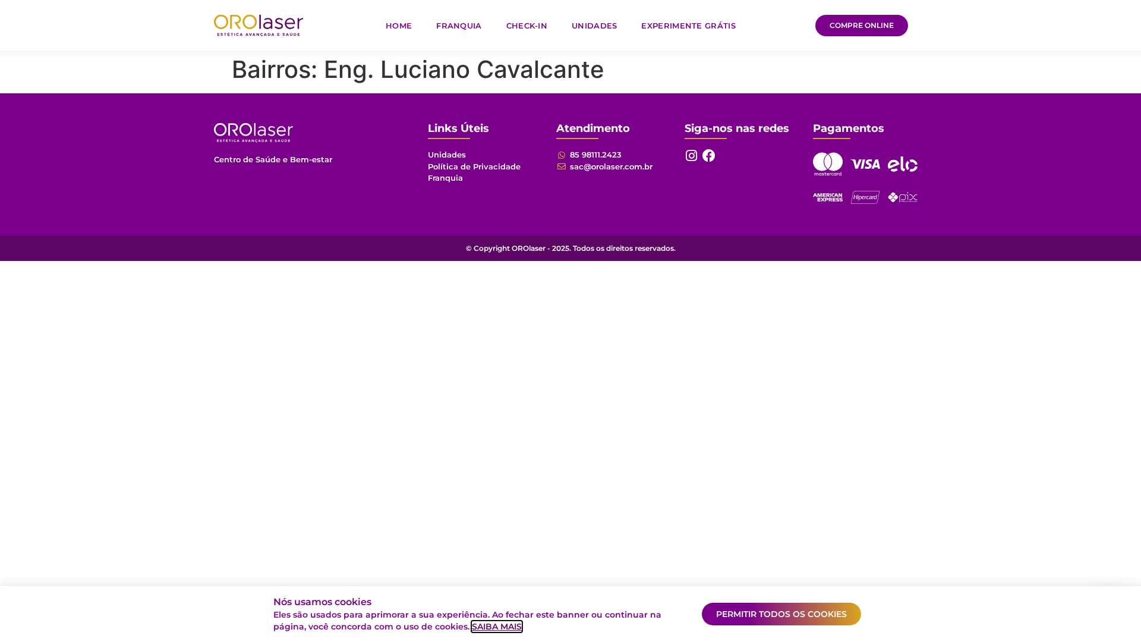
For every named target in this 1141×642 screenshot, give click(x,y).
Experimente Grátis (688, 25)
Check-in (526, 25)
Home (399, 25)
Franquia (458, 25)
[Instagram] (691, 155)
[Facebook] (709, 155)
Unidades (594, 25)
